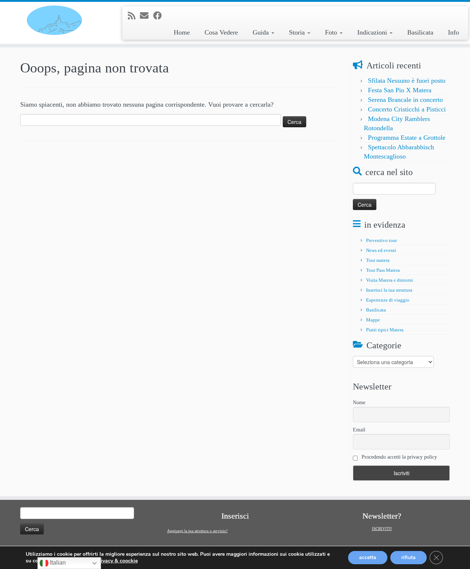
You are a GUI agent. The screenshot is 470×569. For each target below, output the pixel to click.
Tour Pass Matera (383, 270)
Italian (57, 562)
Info (453, 32)
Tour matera (378, 260)
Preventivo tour (381, 240)
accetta (367, 557)
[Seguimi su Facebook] (159, 16)
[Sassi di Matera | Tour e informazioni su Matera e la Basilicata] (54, 20)
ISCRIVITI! (382, 528)
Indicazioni (373, 32)
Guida (262, 32)
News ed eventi (381, 250)
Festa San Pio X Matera (399, 90)
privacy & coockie (117, 561)
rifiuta (408, 557)
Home (182, 32)
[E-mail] (146, 16)
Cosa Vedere (221, 32)
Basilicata (420, 32)
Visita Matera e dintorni (389, 280)
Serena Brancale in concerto (405, 99)
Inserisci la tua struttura (389, 290)
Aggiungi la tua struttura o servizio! (197, 531)
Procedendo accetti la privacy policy (398, 457)
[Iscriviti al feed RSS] (134, 16)
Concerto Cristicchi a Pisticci (407, 109)
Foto (332, 32)
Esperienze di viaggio (387, 300)
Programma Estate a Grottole (406, 137)
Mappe (373, 320)
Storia (298, 32)
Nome (359, 402)
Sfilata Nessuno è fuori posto (406, 80)
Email (359, 430)
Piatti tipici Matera (385, 329)
